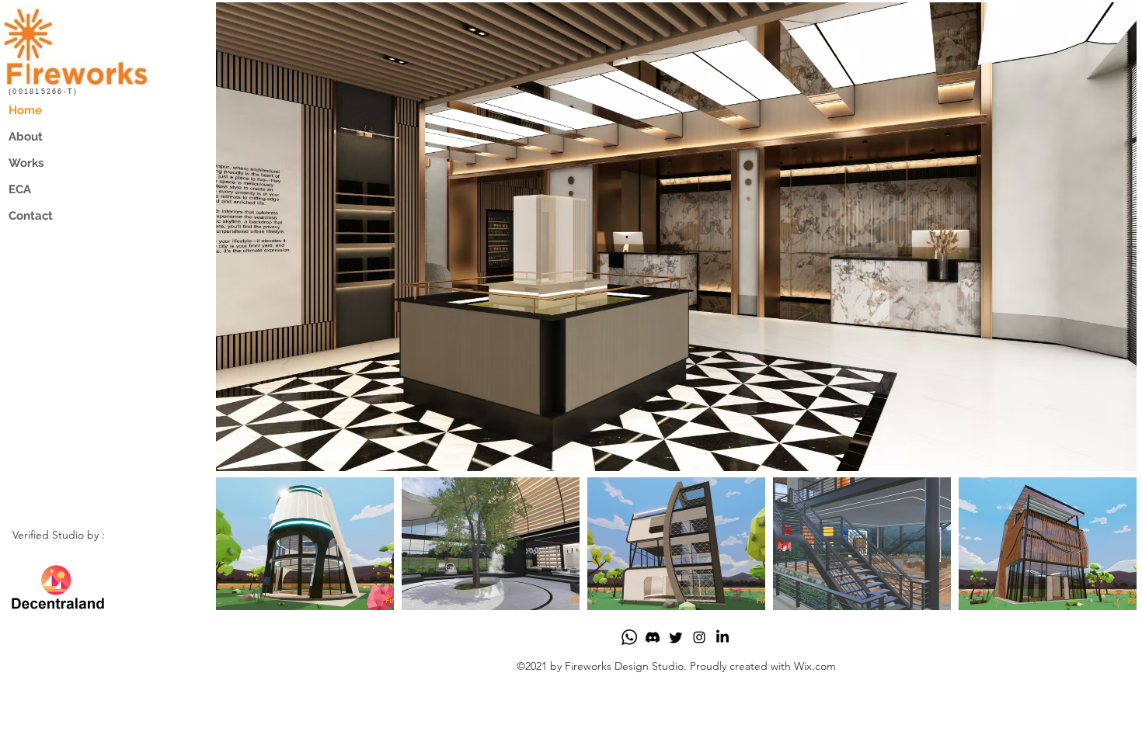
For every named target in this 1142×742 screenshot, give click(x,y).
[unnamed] (629, 637)
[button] (676, 236)
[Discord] (652, 637)
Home (25, 110)
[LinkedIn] (722, 637)
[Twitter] (676, 637)
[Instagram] (699, 637)
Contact (31, 216)
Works (26, 163)
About (26, 137)
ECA (20, 189)
